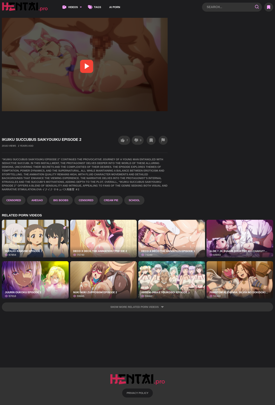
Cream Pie (111, 200)
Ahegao (37, 200)
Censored (13, 200)
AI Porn (114, 7)
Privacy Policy (137, 393)
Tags (97, 7)
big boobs (60, 200)
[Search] (257, 7)
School (134, 200)
